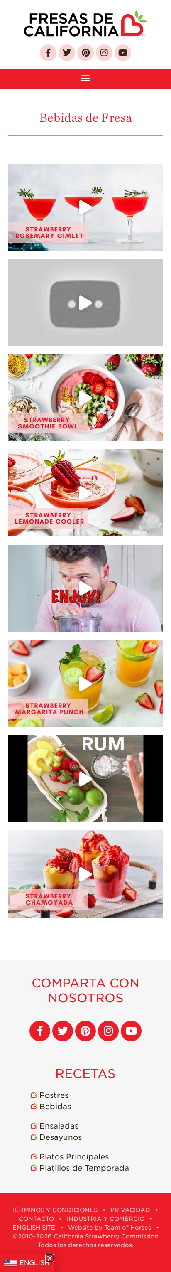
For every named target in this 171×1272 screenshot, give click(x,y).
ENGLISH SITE (33, 1227)
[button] (86, 77)
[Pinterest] (85, 52)
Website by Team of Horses (109, 1227)
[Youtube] (123, 52)
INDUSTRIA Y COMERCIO (105, 1218)
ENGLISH (34, 1263)
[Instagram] (104, 52)
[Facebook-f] (48, 52)
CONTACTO (36, 1218)
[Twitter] (67, 52)
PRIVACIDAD (130, 1210)
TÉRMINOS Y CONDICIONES (54, 1210)
